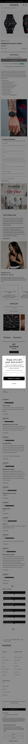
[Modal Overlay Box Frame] (14, 372)
